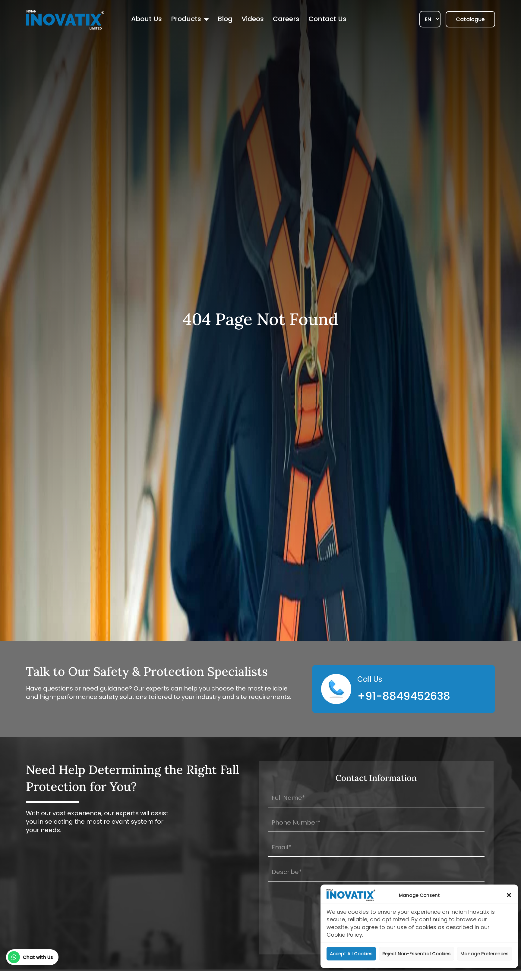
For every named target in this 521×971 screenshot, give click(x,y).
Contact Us (327, 18)
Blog (225, 18)
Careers (286, 18)
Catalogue (470, 19)
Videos (253, 18)
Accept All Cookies (351, 954)
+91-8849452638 (403, 696)
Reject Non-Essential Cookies (416, 954)
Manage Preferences (484, 954)
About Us (146, 18)
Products (186, 18)
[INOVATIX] (65, 20)
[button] (509, 895)
